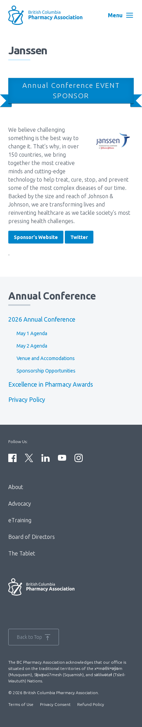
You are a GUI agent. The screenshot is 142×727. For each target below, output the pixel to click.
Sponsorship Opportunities (46, 371)
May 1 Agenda (32, 333)
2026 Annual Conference (41, 319)
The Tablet (21, 553)
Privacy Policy (26, 399)
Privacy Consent (55, 704)
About (15, 487)
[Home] (49, 15)
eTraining (19, 520)
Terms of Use (20, 704)
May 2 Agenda (32, 346)
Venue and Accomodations (46, 358)
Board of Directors (31, 537)
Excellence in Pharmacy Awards (50, 384)
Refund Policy (90, 704)
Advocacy (19, 503)
